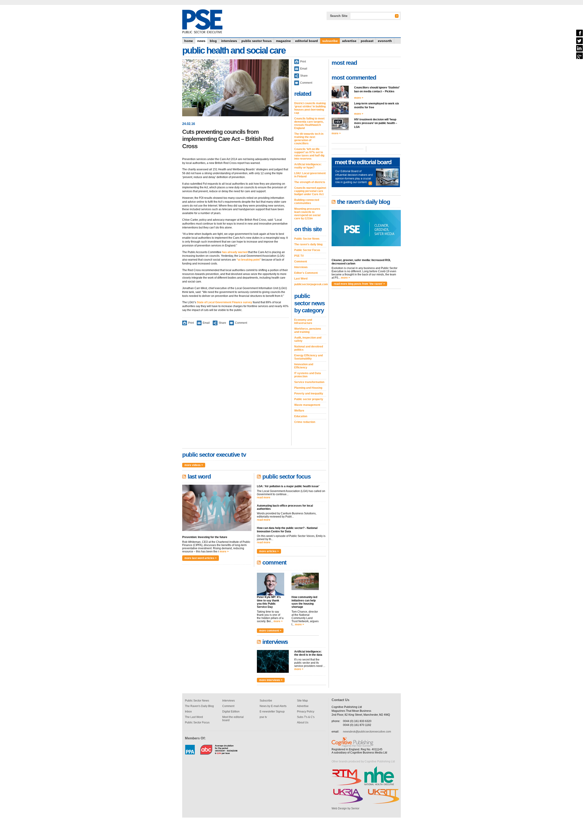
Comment (241, 322)
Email (206, 322)
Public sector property (308, 399)
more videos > (193, 465)
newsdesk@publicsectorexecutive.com (367, 731)
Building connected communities (306, 201)
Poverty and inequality (308, 393)
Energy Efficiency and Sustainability (308, 357)
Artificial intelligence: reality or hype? (308, 166)
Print (191, 322)
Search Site (339, 16)
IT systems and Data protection (307, 375)
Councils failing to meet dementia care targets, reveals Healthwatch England (309, 123)
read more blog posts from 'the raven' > (359, 283)
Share (222, 322)
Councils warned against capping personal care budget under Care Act (310, 191)
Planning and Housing (308, 387)
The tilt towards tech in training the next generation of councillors (308, 138)
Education (300, 416)
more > (224, 551)
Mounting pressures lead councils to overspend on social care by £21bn (307, 213)
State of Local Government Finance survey (224, 302)
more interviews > (270, 680)
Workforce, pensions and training (307, 330)
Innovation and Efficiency (303, 366)
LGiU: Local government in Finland (310, 175)
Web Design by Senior (345, 808)
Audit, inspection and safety (307, 339)
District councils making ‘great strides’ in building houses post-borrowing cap (310, 108)
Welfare (299, 410)
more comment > (270, 630)
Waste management (307, 405)
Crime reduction (304, 422)
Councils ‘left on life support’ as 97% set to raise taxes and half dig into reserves (309, 154)
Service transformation (309, 382)
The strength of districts (309, 182)
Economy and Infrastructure (303, 321)
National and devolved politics (308, 348)
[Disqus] (235, 388)
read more (263, 497)
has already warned (235, 252)
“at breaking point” (249, 259)
